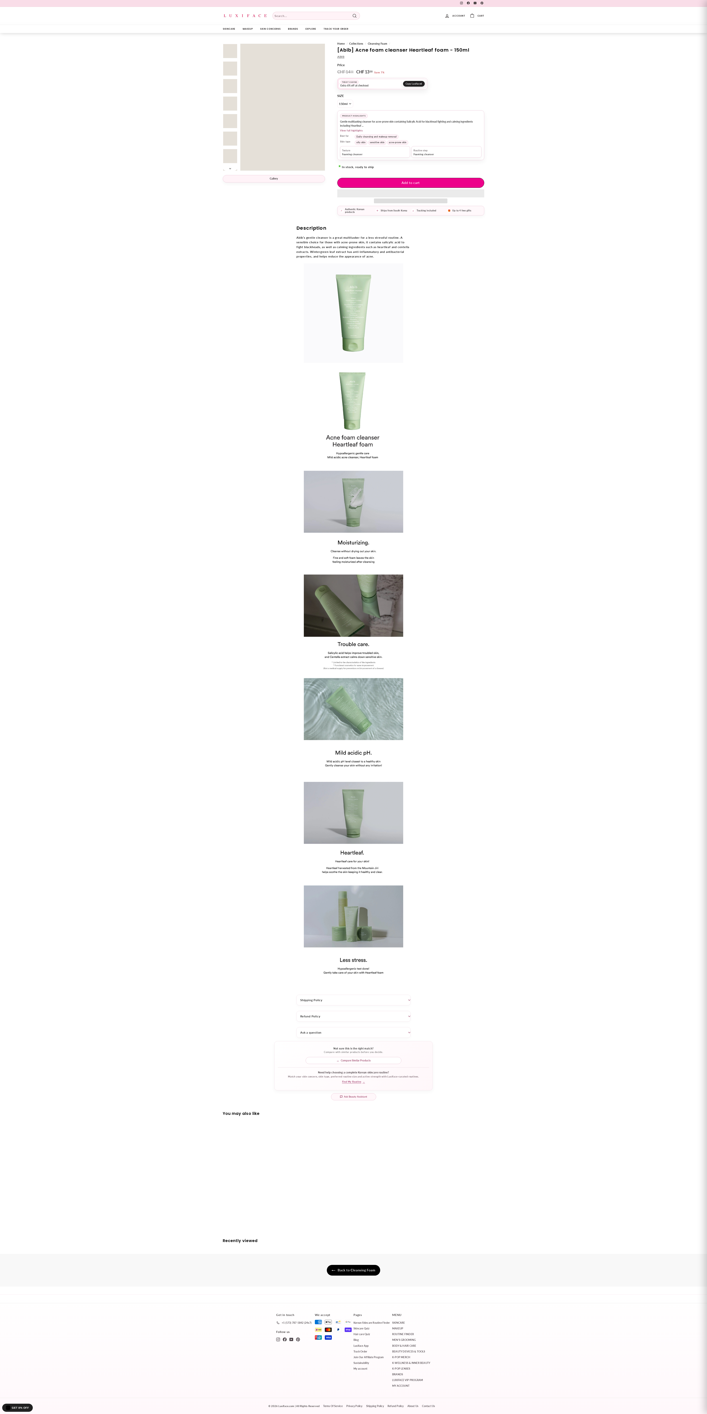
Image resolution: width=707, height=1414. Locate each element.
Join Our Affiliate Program (369, 1357)
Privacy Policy (354, 1406)
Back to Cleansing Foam (356, 1270)
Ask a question (310, 1032)
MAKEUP (248, 28)
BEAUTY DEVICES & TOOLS (408, 1351)
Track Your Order (336, 28)
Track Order (360, 1351)
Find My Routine (353, 1081)
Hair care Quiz (362, 1334)
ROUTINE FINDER (403, 1334)
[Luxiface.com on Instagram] (278, 1339)
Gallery (274, 178)
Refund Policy (310, 1016)
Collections (356, 43)
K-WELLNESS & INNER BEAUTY (411, 1362)
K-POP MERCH (401, 1357)
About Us (412, 1406)
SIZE (340, 96)
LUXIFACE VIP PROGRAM (407, 1380)
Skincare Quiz (361, 1328)
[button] (410, 193)
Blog (356, 1339)
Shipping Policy (311, 1000)
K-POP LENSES (401, 1368)
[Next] (230, 167)
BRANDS (293, 28)
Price (341, 65)
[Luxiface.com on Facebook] (285, 1339)
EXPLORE (310, 28)
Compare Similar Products (356, 1060)
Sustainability (361, 1362)
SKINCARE (229, 28)
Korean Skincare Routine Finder (372, 1322)
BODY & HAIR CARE (404, 1345)
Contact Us (428, 1406)
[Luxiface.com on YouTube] (291, 1339)
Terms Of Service (332, 1406)
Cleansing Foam (377, 43)
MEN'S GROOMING (404, 1339)
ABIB (340, 56)
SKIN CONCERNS (270, 28)
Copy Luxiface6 (414, 83)
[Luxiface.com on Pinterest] (298, 1339)
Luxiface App (361, 1345)
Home (341, 43)
